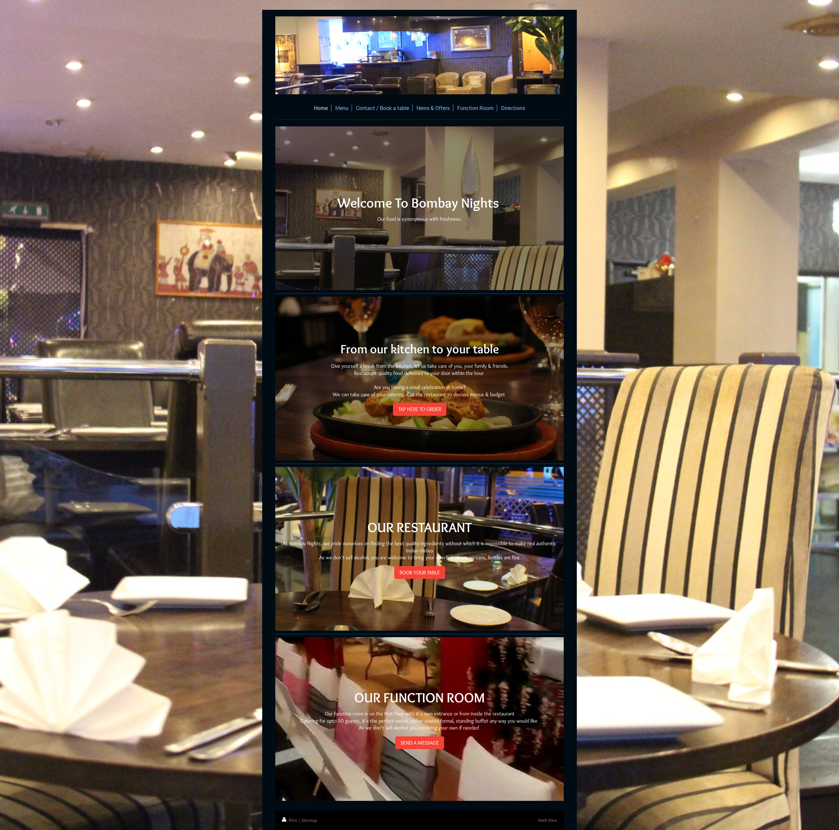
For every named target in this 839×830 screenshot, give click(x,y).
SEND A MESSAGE (419, 743)
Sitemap (309, 820)
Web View (547, 820)
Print (293, 820)
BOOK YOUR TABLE (420, 572)
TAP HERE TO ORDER (419, 409)
